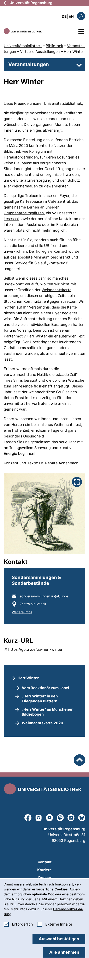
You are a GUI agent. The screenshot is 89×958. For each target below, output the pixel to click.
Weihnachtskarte (56, 290)
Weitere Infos (22, 612)
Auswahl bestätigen (59, 938)
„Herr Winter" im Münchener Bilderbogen (47, 711)
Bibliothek (54, 46)
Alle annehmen (64, 952)
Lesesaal (11, 219)
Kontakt (45, 862)
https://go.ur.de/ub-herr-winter (35, 649)
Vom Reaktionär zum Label (45, 688)
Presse (44, 878)
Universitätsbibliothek (23, 46)
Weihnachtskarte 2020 (42, 723)
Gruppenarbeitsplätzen (24, 213)
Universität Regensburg (31, 3)
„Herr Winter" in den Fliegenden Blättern (40, 698)
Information (14, 224)
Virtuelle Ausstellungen (40, 51)
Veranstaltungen (28, 64)
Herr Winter (74, 51)
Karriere (44, 870)
